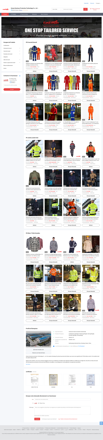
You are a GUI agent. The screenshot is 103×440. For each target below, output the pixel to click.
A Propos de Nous (24, 14)
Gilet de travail (7, 59)
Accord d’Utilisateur (40, 428)
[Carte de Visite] (19, 76)
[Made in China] (10, 2)
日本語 (28, 429)
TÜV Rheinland (81, 346)
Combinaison (6, 45)
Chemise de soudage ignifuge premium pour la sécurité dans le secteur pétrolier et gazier (53, 256)
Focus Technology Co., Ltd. (51, 432)
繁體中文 (23, 429)
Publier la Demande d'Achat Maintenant (68, 419)
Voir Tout (28, 364)
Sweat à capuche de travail (9, 62)
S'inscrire (92, 3)
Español (37, 429)
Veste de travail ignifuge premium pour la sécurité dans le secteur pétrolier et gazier (90, 219)
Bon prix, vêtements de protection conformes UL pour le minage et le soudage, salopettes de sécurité (89, 94)
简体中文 (19, 429)
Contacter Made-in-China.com (62, 428)
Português (47, 429)
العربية (66, 429)
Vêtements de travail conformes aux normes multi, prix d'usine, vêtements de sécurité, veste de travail (34, 219)
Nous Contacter (44, 14)
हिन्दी (75, 429)
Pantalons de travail (8, 54)
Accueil (5, 14)
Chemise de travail (7, 48)
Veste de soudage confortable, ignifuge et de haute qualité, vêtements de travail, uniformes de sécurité (53, 189)
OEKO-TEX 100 (34, 387)
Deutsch (41, 429)
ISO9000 (53, 387)
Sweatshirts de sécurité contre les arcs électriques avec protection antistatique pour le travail (71, 314)
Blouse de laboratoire (8, 65)
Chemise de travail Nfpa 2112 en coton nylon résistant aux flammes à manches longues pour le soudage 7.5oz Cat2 (90, 256)
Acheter (34, 71)
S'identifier (86, 3)
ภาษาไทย (79, 429)
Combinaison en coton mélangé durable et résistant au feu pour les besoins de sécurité (53, 65)
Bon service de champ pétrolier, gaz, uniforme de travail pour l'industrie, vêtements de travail (33, 285)
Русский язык (57, 429)
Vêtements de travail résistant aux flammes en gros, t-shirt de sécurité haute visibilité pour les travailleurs (70, 256)
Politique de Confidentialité (50, 428)
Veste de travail (7, 51)
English (14, 429)
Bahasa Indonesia (95, 429)
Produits (14, 14)
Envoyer (37, 419)
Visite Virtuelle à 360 (39, 349)
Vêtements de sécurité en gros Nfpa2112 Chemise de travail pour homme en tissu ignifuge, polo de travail (90, 314)
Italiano (51, 429)
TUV (91, 387)
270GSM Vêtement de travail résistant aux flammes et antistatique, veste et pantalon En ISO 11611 (53, 160)
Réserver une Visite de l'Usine (38, 352)
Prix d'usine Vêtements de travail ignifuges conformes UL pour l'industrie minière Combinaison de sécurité (34, 123)
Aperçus (79, 428)
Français (32, 429)
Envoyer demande (53, 71)
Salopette (6, 56)
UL (72, 387)
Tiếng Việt (89, 429)
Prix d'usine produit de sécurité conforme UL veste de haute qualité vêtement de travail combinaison (89, 189)
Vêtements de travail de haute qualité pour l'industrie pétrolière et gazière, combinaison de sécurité (53, 123)
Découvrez (34, 14)
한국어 (62, 429)
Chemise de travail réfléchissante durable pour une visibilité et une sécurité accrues (70, 285)
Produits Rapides (73, 428)
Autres (5, 68)
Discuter (13, 82)
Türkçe (84, 429)
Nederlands (71, 429)
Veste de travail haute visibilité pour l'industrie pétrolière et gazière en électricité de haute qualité (71, 219)
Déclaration (33, 428)
